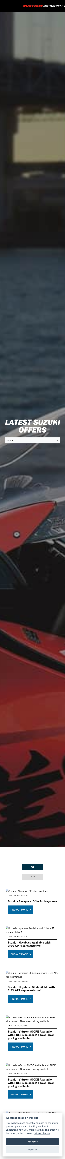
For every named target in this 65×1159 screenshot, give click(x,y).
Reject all (32, 1149)
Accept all (33, 1141)
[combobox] (32, 440)
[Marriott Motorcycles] (43, 5)
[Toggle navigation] (2, 6)
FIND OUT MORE (19, 909)
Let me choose (42, 1133)
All (32, 867)
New (32, 876)
